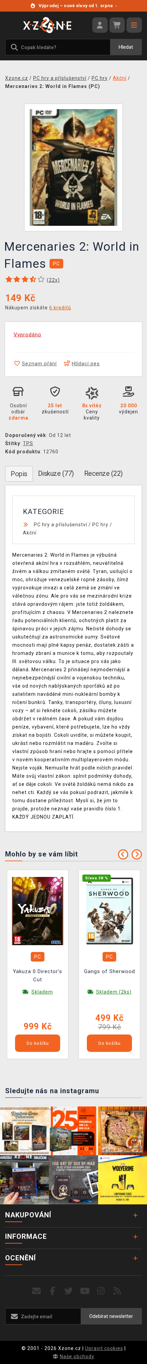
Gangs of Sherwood (109, 971)
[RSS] (117, 1291)
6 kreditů (60, 307)
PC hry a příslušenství (60, 524)
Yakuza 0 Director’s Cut (37, 975)
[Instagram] (101, 1291)
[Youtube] (85, 1291)
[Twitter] (69, 1291)
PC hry (100, 524)
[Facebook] (53, 1291)
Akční (30, 533)
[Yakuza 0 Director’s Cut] (37, 910)
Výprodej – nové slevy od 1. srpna (78, 5)
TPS (28, 443)
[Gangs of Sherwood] (109, 910)
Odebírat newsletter (111, 1316)
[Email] (36, 1291)
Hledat (126, 47)
